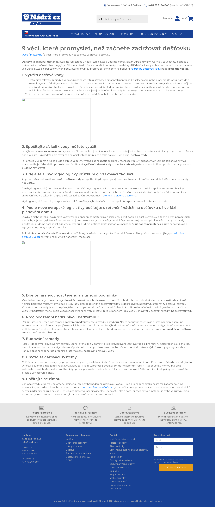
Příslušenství (116, 488)
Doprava (70, 450)
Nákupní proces (74, 446)
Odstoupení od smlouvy (78, 457)
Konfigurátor (107, 34)
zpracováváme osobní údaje (165, 462)
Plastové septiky (118, 443)
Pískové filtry (116, 457)
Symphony (157, 501)
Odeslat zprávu (176, 467)
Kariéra (128, 34)
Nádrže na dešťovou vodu (123, 439)
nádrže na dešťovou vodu (145, 68)
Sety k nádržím (117, 474)
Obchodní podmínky (154, 34)
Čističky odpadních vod (121, 460)
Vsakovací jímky (118, 478)
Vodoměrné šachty (119, 467)
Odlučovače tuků (118, 481)
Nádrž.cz (73, 501)
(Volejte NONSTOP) (170, 5)
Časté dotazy (82, 34)
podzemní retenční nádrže (97, 387)
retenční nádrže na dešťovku (119, 195)
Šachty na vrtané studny (122, 464)
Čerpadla (114, 471)
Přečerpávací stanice (120, 485)
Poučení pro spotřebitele (78, 453)
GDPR (69, 460)
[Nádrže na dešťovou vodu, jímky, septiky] (41, 19)
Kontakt (179, 34)
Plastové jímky (117, 446)
